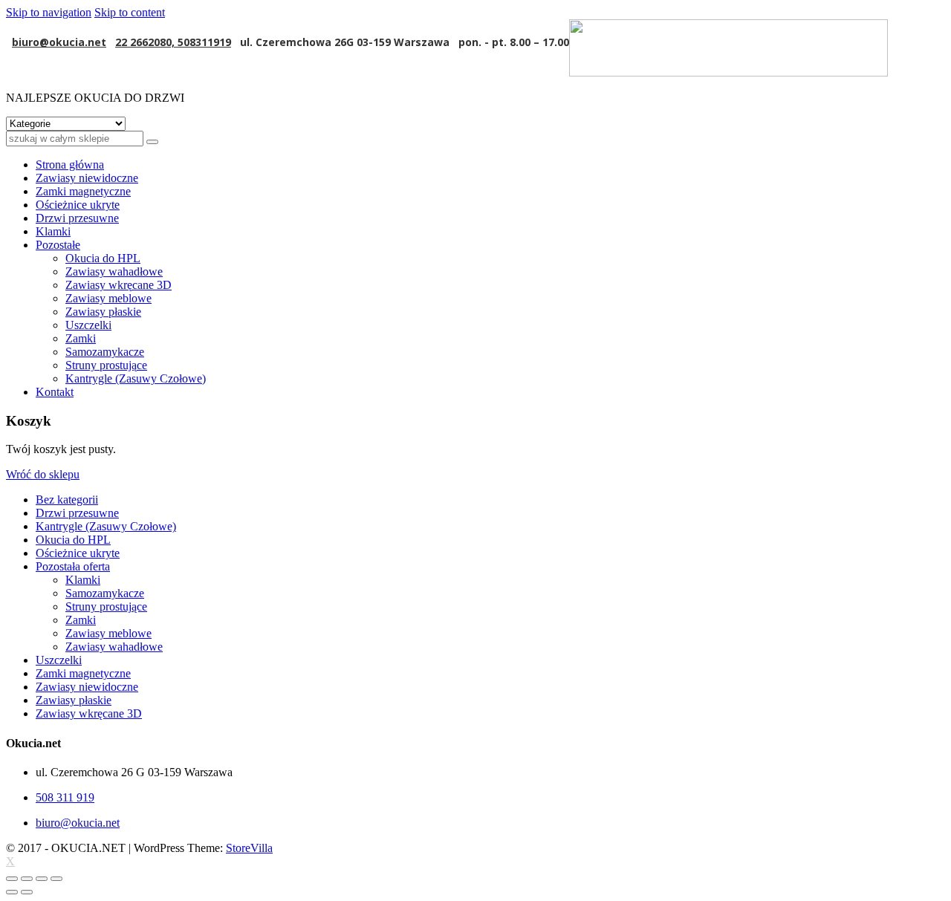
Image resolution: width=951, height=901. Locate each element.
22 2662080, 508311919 (173, 42)
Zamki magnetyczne (83, 191)
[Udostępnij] (27, 878)
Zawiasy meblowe (108, 298)
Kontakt (55, 392)
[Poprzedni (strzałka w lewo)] (12, 892)
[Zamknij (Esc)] (12, 878)
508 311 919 (65, 797)
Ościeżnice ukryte (78, 204)
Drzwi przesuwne (77, 218)
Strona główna (70, 164)
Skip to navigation (48, 12)
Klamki (53, 231)
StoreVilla (249, 848)
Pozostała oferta (73, 566)
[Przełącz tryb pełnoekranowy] (42, 878)
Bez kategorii (67, 499)
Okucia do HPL (102, 258)
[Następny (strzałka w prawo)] (27, 892)
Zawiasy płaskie (103, 311)
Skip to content (129, 12)
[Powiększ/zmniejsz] (56, 878)
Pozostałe (58, 244)
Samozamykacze (104, 351)
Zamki (80, 338)
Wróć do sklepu (42, 474)
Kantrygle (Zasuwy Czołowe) (135, 378)
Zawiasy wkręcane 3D (118, 285)
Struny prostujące (106, 365)
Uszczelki (88, 325)
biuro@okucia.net (59, 42)
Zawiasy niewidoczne (87, 178)
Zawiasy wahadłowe (114, 271)
